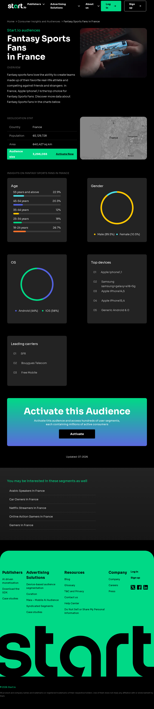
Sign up (132, 6)
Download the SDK (10, 590)
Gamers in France (21, 525)
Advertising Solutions (58, 6)
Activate (77, 434)
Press (112, 591)
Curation (31, 594)
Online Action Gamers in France (31, 516)
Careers (113, 585)
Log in (108, 6)
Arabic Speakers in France (27, 490)
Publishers (34, 4)
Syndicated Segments (39, 606)
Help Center (71, 603)
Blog (67, 579)
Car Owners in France (23, 499)
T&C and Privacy (74, 591)
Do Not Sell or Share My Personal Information (84, 611)
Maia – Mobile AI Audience (42, 600)
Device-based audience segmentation (40, 586)
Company (114, 579)
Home (10, 21)
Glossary (69, 585)
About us (90, 6)
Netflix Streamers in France (27, 508)
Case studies (10, 598)
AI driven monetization (10, 581)
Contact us (71, 597)
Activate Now (65, 154)
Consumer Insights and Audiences (39, 21)
